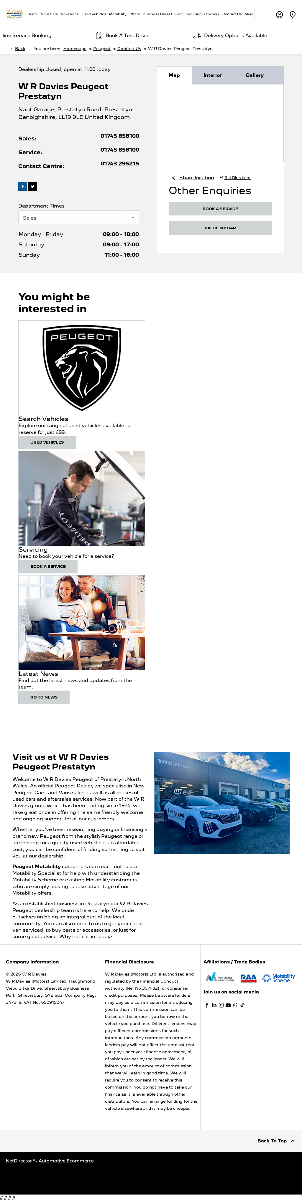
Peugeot (102, 48)
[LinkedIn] (214, 1005)
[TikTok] (242, 1005)
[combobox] (78, 217)
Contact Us (129, 48)
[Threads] (235, 1005)
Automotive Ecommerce (66, 1161)
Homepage (74, 48)
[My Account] (279, 14)
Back (20, 48)
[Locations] (292, 14)
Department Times (41, 206)
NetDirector (19, 1161)
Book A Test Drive (106, 35)
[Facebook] (207, 1005)
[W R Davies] (15, 14)
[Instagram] (221, 1005)
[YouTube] (228, 1005)
